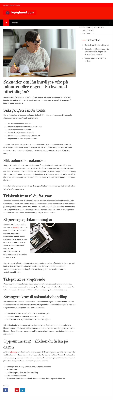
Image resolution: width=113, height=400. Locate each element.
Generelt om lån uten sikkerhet (97, 45)
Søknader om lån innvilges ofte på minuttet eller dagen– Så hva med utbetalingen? (97, 51)
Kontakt (15, 22)
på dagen (13, 352)
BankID (16, 227)
